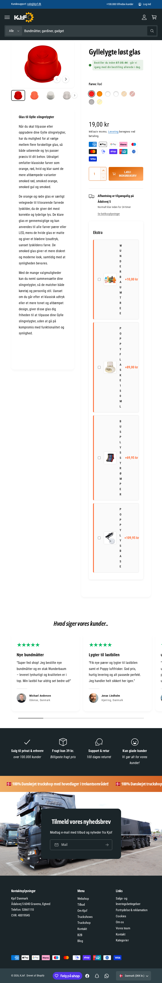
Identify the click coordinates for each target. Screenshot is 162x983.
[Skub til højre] (65, 79)
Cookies (121, 916)
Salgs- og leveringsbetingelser (128, 901)
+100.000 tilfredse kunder (120, 4)
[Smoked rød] (132, 94)
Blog (80, 941)
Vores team (123, 928)
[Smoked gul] (99, 102)
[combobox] (90, 31)
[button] (7, 17)
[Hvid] (108, 94)
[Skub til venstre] (57, 79)
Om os (120, 922)
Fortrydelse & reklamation (131, 910)
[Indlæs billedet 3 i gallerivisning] (51, 95)
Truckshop (83, 923)
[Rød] (91, 94)
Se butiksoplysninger (109, 213)
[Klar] (116, 94)
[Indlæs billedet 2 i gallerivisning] (34, 95)
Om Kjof (82, 911)
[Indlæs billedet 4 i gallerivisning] (67, 95)
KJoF (22, 975)
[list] (81, 673)
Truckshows (85, 917)
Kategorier (122, 940)
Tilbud (81, 904)
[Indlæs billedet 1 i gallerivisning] (18, 95)
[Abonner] (107, 844)
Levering (113, 131)
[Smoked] (91, 102)
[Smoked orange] (124, 94)
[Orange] (99, 94)
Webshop (83, 899)
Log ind (147, 4)
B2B (79, 935)
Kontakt (82, 929)
